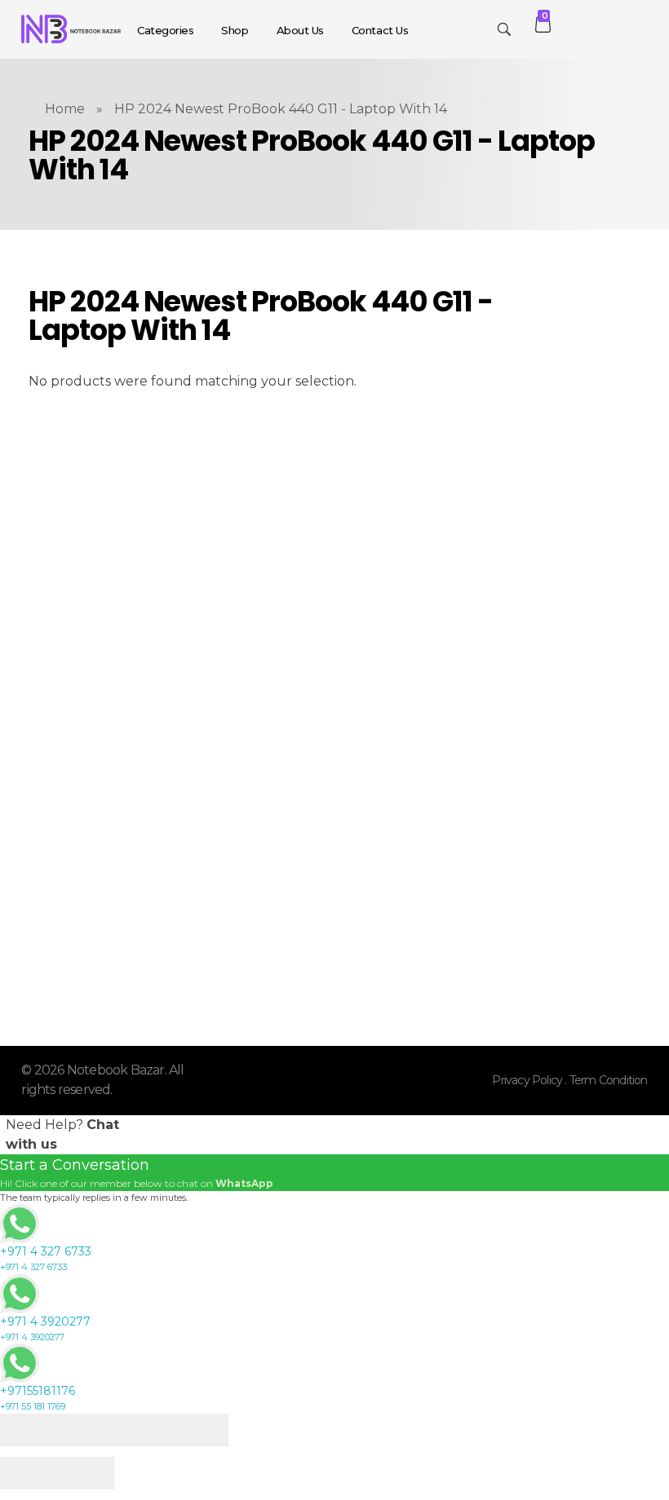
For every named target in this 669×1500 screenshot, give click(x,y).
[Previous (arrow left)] (28, 1473)
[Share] (85, 1430)
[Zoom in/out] (199, 1430)
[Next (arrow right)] (85, 1473)
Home (65, 109)
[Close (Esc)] (28, 1430)
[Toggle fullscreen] (142, 1430)
